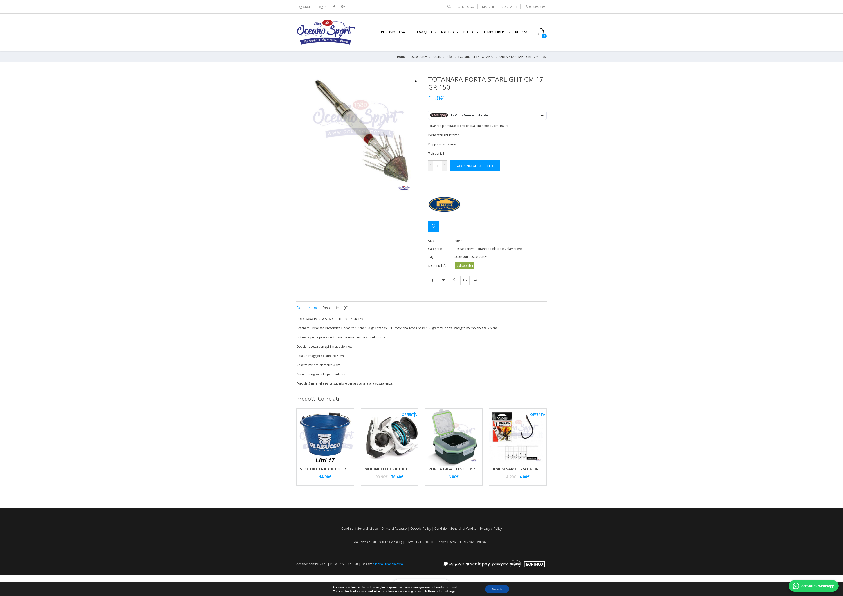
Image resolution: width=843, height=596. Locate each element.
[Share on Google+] (465, 280)
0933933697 (538, 7)
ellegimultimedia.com (388, 564)
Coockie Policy (420, 528)
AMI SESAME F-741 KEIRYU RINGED (527, 468)
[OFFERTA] (389, 464)
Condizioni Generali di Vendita (455, 528)
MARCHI (488, 7)
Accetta (497, 589)
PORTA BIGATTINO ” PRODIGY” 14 (461, 468)
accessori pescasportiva (471, 257)
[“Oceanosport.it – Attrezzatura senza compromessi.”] (326, 44)
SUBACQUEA (423, 32)
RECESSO (521, 32)
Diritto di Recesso (394, 528)
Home (401, 56)
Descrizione (307, 307)
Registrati (303, 7)
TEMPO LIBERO (494, 32)
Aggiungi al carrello (475, 166)
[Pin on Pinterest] (454, 280)
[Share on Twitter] (443, 280)
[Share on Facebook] (432, 280)
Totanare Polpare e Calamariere (454, 56)
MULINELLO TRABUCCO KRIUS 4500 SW (402, 468)
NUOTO (469, 32)
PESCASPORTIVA (393, 32)
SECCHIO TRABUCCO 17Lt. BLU (330, 468)
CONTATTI (509, 7)
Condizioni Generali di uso (359, 528)
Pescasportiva (419, 56)
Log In (321, 7)
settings (449, 591)
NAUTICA (447, 32)
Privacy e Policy (491, 528)
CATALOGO (466, 7)
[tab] (307, 307)
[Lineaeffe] (444, 204)
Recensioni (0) (335, 307)
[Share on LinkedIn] (475, 280)
